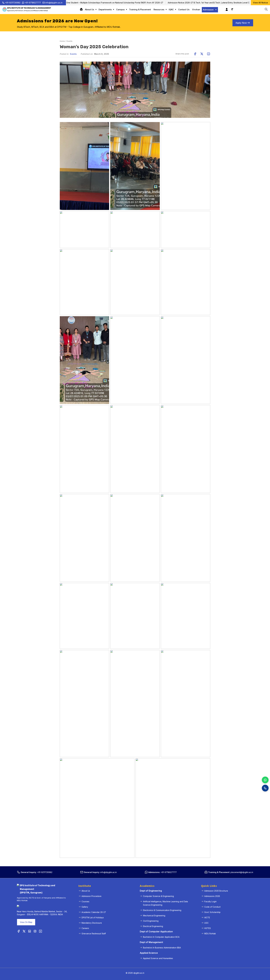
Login (226, 8)
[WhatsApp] (265, 780)
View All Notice (260, 2)
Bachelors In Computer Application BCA (161, 937)
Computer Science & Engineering (158, 896)
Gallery (85, 907)
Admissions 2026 (212, 896)
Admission (208, 9)
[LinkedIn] (29, 931)
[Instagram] (35, 931)
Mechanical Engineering (154, 915)
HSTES (207, 928)
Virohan (196, 9)
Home (82, 10)
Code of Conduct (212, 907)
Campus (120, 9)
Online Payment (231, 8)
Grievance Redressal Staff (94, 933)
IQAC (171, 9)
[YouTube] (40, 931)
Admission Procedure (91, 896)
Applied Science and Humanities (158, 958)
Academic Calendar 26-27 (94, 912)
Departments (105, 9)
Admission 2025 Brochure (216, 891)
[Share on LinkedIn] (208, 54)
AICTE (207, 917)
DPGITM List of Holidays (93, 917)
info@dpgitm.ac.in (53, 2)
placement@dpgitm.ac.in (241, 872)
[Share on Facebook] (195, 54)
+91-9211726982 (12, 2)
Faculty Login (210, 901)
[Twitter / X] (24, 931)
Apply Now (241, 22)
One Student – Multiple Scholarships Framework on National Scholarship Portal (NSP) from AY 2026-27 (90, 2)
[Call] (265, 788)
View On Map (26, 922)
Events (69, 41)
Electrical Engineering (153, 926)
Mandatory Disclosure (92, 923)
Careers (85, 928)
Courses (85, 901)
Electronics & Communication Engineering (162, 910)
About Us (89, 9)
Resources (159, 9)
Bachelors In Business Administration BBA (162, 947)
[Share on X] (201, 54)
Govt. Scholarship (212, 912)
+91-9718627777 (33, 2)
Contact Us (183, 9)
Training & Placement (140, 9)
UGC (206, 923)
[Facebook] (18, 931)
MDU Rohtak (210, 933)
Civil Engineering (150, 921)
